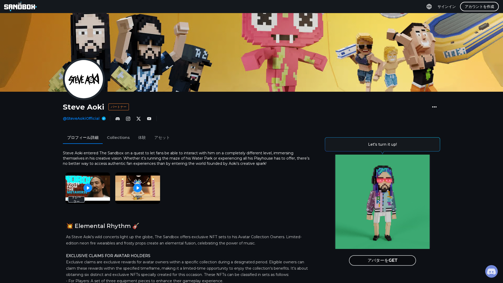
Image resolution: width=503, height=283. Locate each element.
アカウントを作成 (479, 6)
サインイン (447, 6)
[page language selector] (429, 6)
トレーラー (76, 199)
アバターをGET (383, 260)
